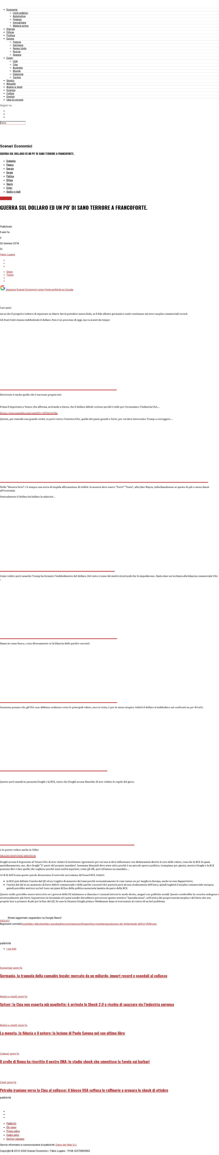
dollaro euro (48, 923)
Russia (17, 51)
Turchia (17, 77)
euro (75, 923)
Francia (17, 42)
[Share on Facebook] (112, 260)
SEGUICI (4, 920)
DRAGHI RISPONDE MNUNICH (18, 856)
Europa (10, 38)
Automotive (19, 16)
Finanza (17, 19)
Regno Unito (19, 48)
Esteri (9, 58)
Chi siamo (11, 1127)
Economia (11, 9)
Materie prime (21, 25)
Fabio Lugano (7, 254)
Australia (18, 67)
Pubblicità (11, 1123)
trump (153, 923)
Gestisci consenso (15, 1139)
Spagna (17, 54)
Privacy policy (13, 1131)
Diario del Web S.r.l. (66, 1144)
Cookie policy (12, 1135)
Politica (10, 35)
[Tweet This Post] (112, 263)
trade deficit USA (140, 923)
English (10, 96)
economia (67, 923)
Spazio (10, 80)
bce (24, 923)
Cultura (10, 93)
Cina (15, 64)
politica (82, 923)
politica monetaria (96, 923)
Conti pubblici (20, 13)
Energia (10, 29)
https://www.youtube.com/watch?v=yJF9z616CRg (29, 413)
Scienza (10, 90)
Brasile (17, 71)
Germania (18, 45)
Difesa (10, 32)
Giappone (18, 74)
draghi (58, 923)
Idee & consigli (14, 99)
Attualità (11, 83)
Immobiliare (19, 22)
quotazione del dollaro (118, 923)
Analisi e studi (14, 87)
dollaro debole (34, 923)
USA (15, 61)
